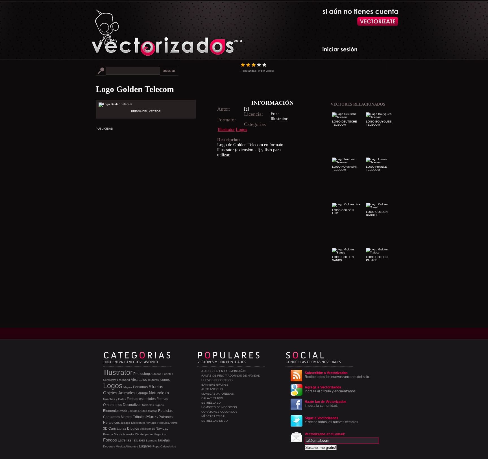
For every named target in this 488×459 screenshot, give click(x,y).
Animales (127, 392)
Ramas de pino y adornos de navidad (230, 375)
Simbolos (148, 404)
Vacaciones (147, 428)
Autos (143, 410)
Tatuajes (138, 440)
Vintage (151, 422)
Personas (140, 387)
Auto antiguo (212, 389)
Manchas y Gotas (114, 399)
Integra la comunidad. (326, 404)
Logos (241, 129)
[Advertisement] (194, 197)
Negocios (160, 434)
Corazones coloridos (219, 411)
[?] (246, 108)
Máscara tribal (213, 416)
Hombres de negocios (219, 407)
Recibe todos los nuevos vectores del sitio (337, 375)
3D (105, 428)
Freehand (123, 379)
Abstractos (139, 380)
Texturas (153, 379)
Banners (151, 440)
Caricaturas (117, 428)
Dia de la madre (124, 434)
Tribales (139, 417)
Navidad (162, 428)
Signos (159, 404)
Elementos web (115, 411)
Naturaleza (159, 392)
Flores (152, 416)
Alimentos (131, 446)
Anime (173, 422)
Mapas (127, 387)
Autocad (156, 373)
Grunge (142, 393)
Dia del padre (144, 434)
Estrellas (124, 440)
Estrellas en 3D (214, 420)
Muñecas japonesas (217, 393)
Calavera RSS (212, 398)
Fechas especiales (141, 399)
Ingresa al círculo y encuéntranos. (330, 389)
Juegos (125, 422)
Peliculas (163, 422)
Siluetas (156, 386)
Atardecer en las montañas (223, 371)
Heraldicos (111, 423)
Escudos (133, 410)
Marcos (126, 417)
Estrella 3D (211, 402)
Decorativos (132, 405)
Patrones (166, 417)
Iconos (165, 380)
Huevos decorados (217, 380)
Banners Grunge (214, 384)
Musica (120, 446)
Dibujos (133, 428)
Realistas (165, 411)
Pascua (108, 434)
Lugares (145, 446)
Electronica (138, 422)
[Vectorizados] (141, 28)
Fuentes (167, 373)
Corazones (111, 417)
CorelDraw (109, 379)
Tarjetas (164, 440)
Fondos (110, 440)
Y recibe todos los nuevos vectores (331, 420)
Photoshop (141, 374)
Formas (162, 399)
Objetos (110, 392)
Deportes (109, 446)
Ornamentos (112, 405)
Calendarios (168, 446)
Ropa (156, 446)
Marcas (152, 410)
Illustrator (226, 129)
